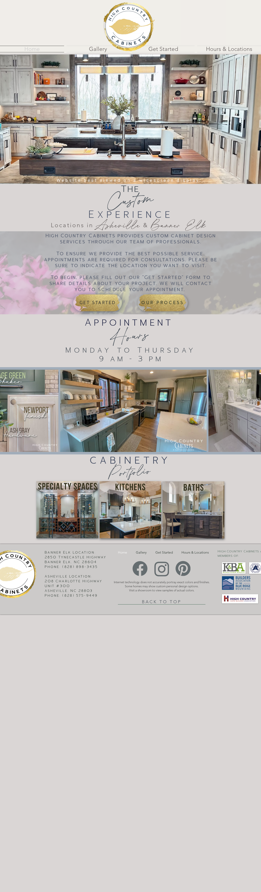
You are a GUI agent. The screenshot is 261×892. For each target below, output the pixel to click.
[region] (67, 509)
